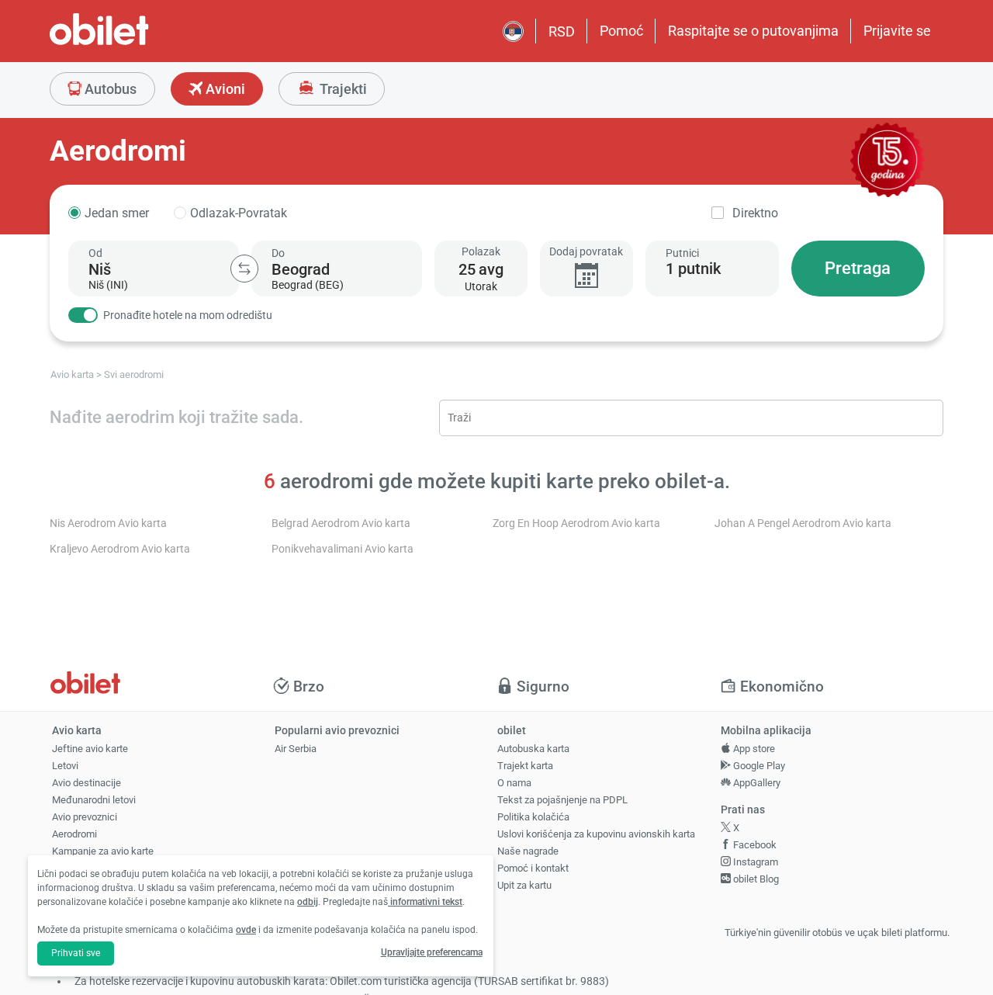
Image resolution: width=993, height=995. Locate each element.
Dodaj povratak (586, 251)
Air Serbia (296, 748)
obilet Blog (755, 879)
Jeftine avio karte (90, 748)
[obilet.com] (136, 43)
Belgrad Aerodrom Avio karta (341, 523)
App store (753, 748)
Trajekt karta (525, 765)
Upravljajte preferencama (432, 952)
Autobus (109, 89)
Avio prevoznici (84, 817)
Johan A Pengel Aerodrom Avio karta (802, 523)
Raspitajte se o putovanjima (753, 31)
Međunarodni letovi (94, 800)
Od (95, 253)
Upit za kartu (524, 885)
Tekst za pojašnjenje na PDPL (562, 800)
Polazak (481, 251)
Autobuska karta (533, 748)
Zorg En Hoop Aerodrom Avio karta (576, 523)
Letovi (65, 765)
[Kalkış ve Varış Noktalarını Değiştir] (244, 269)
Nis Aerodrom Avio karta (108, 523)
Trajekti (342, 89)
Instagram (754, 862)
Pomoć (621, 31)
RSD (561, 31)
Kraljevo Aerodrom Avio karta (120, 549)
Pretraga (858, 268)
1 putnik (693, 268)
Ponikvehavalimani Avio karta (342, 549)
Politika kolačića (533, 817)
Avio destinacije (86, 783)
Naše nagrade (528, 851)
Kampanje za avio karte (103, 851)
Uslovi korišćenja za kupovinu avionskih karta (596, 834)
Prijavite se (897, 31)
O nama (514, 783)
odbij (307, 901)
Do (278, 253)
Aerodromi (74, 834)
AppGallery (755, 783)
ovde (246, 929)
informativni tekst (425, 901)
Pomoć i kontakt (533, 868)
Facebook (754, 845)
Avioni (223, 89)
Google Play (758, 765)
